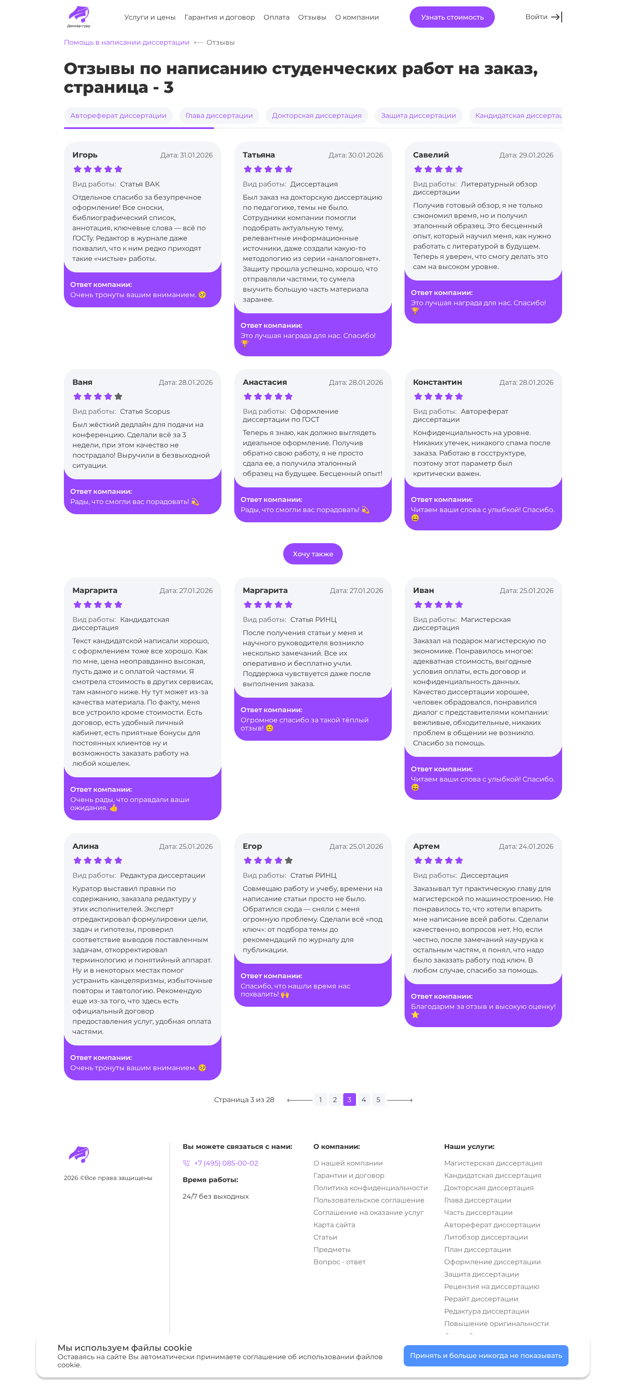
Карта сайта (334, 1225)
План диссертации (477, 1250)
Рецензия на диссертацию (492, 1287)
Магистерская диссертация (493, 1163)
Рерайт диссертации (481, 1299)
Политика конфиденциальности (370, 1188)
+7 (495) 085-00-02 (226, 1163)
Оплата (277, 17)
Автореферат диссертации (118, 116)
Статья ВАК (140, 184)
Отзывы (312, 17)
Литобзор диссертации (486, 1237)
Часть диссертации (478, 1212)
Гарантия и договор (219, 17)
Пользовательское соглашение (369, 1200)
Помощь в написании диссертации (127, 42)
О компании (357, 17)
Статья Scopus (145, 411)
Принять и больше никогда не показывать (486, 1356)
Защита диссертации (418, 116)
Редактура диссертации (162, 875)
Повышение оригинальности (496, 1324)
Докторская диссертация (317, 116)
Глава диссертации (219, 116)
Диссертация (314, 184)
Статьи (325, 1237)
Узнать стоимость (452, 17)
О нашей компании (348, 1163)
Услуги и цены (150, 17)
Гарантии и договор (349, 1175)
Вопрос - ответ (339, 1262)
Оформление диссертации (492, 1262)
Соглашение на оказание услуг (368, 1212)
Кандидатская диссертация (524, 116)
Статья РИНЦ (313, 620)
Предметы (332, 1250)
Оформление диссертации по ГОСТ (291, 415)
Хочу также (313, 554)
